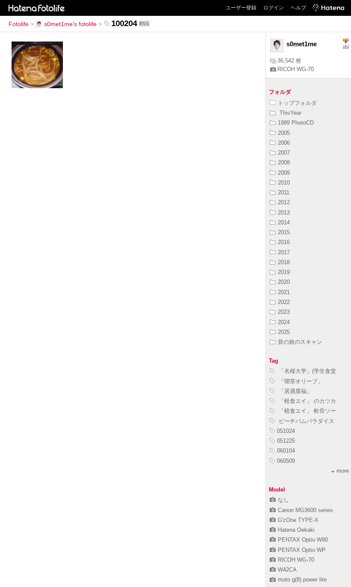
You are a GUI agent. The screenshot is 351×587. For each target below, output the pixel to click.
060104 (286, 450)
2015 (284, 232)
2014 (284, 222)
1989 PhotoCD (296, 122)
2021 (284, 292)
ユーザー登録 (241, 8)
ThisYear (289, 113)
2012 (284, 202)
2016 (284, 242)
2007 (284, 152)
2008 (284, 162)
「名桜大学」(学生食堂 (306, 371)
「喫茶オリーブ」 (300, 381)
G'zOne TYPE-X (298, 520)
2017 (284, 252)
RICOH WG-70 (295, 69)
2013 (284, 212)
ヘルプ (298, 8)
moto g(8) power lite (302, 579)
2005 (284, 133)
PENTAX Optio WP (302, 550)
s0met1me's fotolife (70, 24)
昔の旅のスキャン (300, 342)
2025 (284, 332)
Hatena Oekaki (296, 530)
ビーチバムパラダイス (305, 421)
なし (283, 500)
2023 (284, 312)
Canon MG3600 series (305, 510)
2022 (284, 302)
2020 (284, 282)
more (342, 471)
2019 (284, 272)
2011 (283, 192)
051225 (286, 441)
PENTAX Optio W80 (303, 539)
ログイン (273, 8)
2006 (284, 143)
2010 (284, 182)
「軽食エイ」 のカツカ (306, 401)
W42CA (287, 569)
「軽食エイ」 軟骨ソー (306, 411)
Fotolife (19, 24)
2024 (284, 322)
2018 (284, 262)
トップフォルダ (297, 103)
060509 (286, 461)
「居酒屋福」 (294, 391)
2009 (284, 173)
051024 (286, 431)
